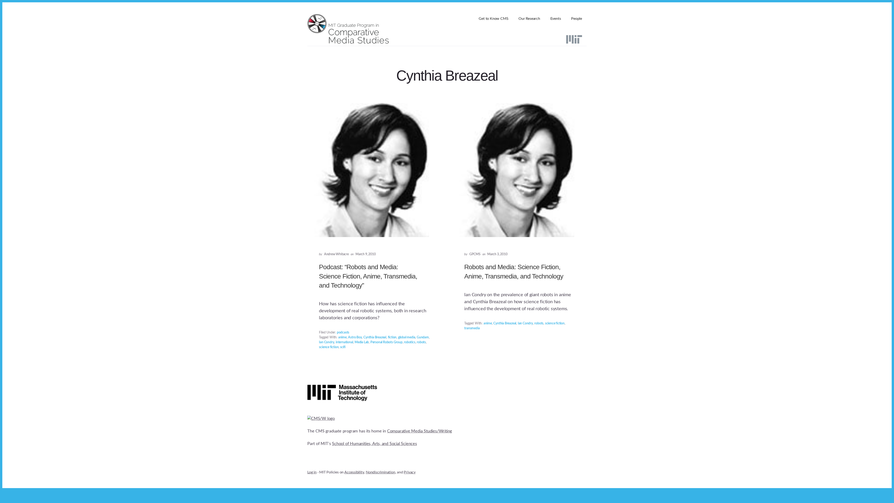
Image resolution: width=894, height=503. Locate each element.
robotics (409, 342)
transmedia (472, 328)
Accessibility (354, 472)
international (344, 342)
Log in (312, 472)
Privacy (410, 472)
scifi (342, 347)
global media (406, 337)
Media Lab (362, 342)
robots (421, 342)
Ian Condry (326, 342)
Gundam (423, 337)
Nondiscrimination (380, 472)
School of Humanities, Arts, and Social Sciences (374, 444)
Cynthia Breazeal (374, 337)
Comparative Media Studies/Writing (419, 431)
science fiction (329, 347)
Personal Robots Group (386, 342)
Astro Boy (355, 337)
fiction (392, 337)
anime (342, 337)
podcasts (343, 332)
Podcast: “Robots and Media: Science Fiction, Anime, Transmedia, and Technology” (368, 276)
